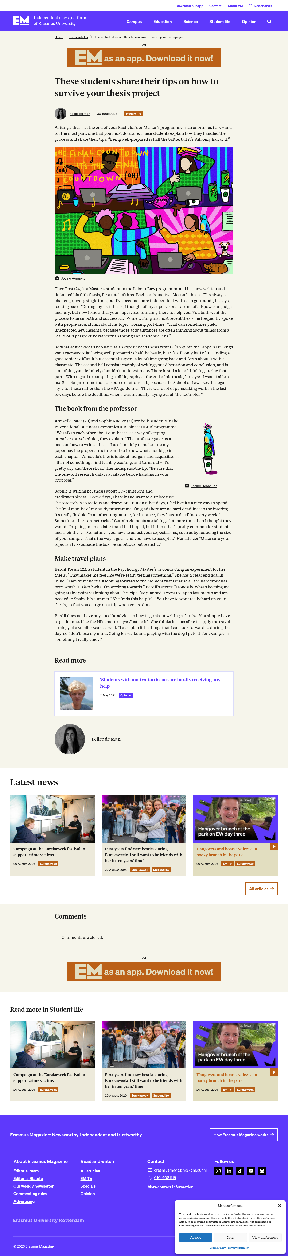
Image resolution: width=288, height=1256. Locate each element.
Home (59, 37)
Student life (133, 113)
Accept (195, 1238)
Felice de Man (80, 113)
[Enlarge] (228, 424)
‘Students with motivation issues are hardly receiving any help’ (160, 683)
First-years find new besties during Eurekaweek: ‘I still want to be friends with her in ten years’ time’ (143, 854)
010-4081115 (165, 1178)
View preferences (265, 1238)
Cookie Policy (218, 1247)
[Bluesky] (262, 1171)
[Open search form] (269, 21)
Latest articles (78, 37)
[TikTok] (240, 1171)
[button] (279, 1206)
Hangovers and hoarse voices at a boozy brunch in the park (226, 851)
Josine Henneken (74, 278)
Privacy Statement (238, 1247)
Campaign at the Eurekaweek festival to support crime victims (49, 851)
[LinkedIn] (229, 1171)
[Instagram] (218, 1171)
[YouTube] (251, 1171)
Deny (230, 1238)
